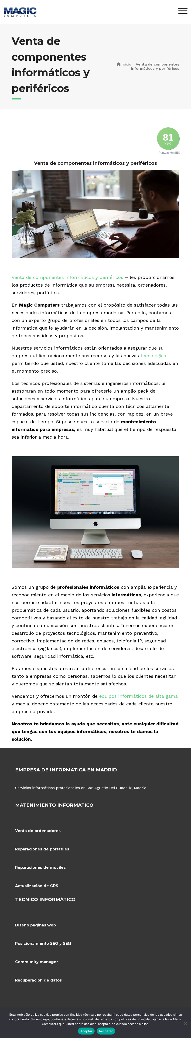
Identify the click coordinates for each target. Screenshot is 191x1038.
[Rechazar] (185, 1023)
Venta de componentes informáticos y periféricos (67, 277)
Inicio (126, 64)
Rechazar (106, 1031)
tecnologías (153, 355)
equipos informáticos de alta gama (138, 696)
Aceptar (86, 1031)
